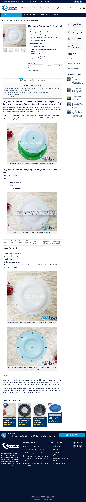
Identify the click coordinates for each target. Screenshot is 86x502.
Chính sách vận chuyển (73, 68)
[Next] (23, 35)
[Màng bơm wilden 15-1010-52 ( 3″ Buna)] (24, 410)
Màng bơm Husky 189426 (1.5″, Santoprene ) (54, 417)
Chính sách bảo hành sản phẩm (74, 59)
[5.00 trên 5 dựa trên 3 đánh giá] (45, 29)
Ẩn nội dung (37, 85)
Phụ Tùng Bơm (14, 20)
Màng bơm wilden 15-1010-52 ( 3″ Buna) (24, 421)
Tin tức (48, 15)
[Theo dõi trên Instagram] (78, 1)
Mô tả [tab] (21, 80)
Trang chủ (27, 15)
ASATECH (9, 96)
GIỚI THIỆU (36, 15)
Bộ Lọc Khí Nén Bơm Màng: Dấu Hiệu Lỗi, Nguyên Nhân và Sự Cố (77, 91)
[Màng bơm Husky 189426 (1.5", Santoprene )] (55, 408)
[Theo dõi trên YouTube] (80, 446)
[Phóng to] (4, 44)
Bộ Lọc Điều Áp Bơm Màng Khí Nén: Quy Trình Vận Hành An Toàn (77, 105)
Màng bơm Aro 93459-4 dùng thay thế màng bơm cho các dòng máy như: (26, 92)
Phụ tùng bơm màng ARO (40, 65)
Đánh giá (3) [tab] (41, 80)
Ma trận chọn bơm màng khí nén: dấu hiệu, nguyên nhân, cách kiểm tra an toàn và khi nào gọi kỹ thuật (77, 114)
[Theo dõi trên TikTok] (77, 446)
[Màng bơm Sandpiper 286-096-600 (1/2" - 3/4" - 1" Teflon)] (9, 410)
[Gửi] (58, 8)
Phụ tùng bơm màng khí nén (30, 20)
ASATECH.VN (13, 388)
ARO (36, 70)
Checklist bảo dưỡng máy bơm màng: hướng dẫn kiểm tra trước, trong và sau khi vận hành (77, 81)
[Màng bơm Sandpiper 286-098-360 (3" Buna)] (40, 410)
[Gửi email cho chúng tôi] (83, 1)
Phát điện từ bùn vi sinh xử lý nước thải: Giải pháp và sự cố (77, 98)
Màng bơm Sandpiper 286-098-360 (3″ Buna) (39, 421)
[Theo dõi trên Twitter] (81, 1)
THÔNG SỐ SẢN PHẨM (13, 94)
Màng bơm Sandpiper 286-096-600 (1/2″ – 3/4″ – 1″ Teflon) (8, 421)
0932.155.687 (39, 59)
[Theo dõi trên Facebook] (75, 1)
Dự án (43, 15)
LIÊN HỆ (55, 15)
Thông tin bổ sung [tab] (30, 80)
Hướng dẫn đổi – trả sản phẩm (74, 64)
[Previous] (5, 35)
